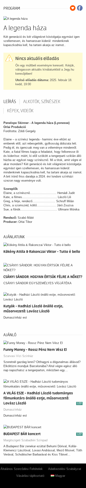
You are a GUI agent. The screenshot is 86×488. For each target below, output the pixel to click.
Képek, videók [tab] (20, 110)
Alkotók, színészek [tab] (41, 101)
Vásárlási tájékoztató (30, 475)
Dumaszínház (12, 409)
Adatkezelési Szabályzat (64, 469)
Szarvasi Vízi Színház (18, 356)
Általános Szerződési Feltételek (21, 469)
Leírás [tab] (9, 101)
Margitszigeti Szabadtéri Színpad (25, 440)
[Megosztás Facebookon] (80, 8)
